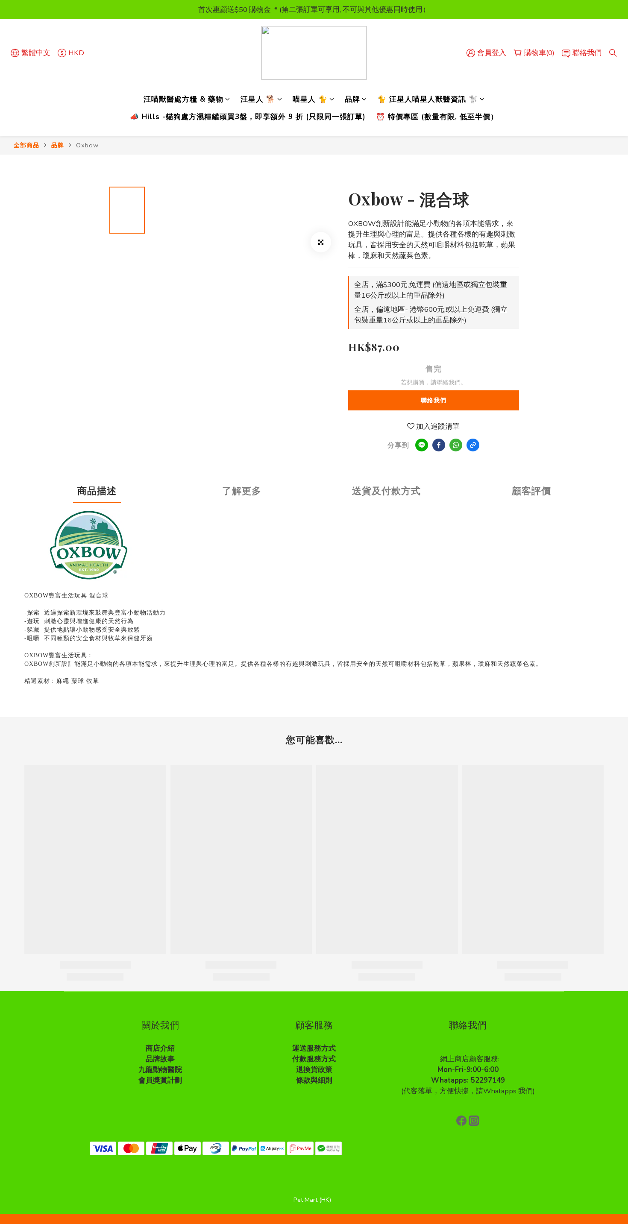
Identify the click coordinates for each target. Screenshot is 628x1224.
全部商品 (26, 145)
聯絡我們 (433, 400)
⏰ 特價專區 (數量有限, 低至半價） (437, 117)
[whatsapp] (455, 445)
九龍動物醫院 (160, 1070)
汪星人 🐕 (258, 99)
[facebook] (438, 445)
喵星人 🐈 (310, 99)
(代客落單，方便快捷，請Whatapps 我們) (468, 1091)
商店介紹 (160, 1048)
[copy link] (473, 445)
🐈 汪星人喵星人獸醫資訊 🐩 (427, 99)
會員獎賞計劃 (160, 1080)
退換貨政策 (314, 1070)
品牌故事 (160, 1059)
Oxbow (87, 145)
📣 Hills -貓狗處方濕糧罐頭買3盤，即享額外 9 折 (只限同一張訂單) (248, 117)
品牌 (352, 99)
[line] (421, 445)
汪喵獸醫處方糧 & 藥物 (183, 99)
